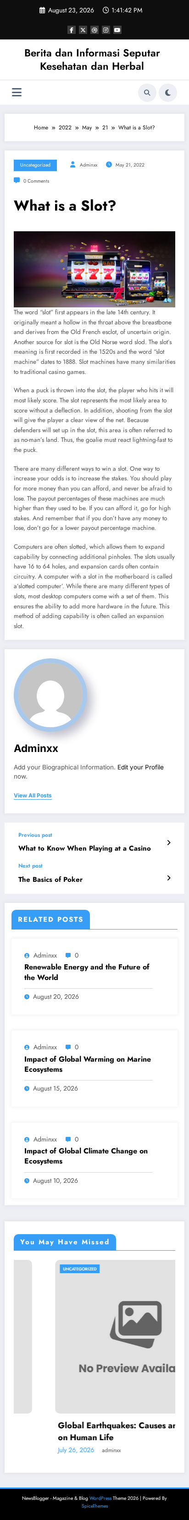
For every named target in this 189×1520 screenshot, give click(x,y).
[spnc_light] (168, 93)
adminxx (88, 164)
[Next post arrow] (169, 878)
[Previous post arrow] (169, 842)
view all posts (33, 795)
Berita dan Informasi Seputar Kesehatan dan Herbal (92, 59)
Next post (30, 866)
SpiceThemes (95, 1506)
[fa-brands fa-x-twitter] (83, 30)
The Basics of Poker (50, 880)
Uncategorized (35, 164)
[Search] (147, 93)
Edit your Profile (140, 767)
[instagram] (106, 30)
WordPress (100, 1498)
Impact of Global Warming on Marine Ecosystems (87, 1064)
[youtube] (117, 30)
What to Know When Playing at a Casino (84, 848)
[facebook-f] (71, 30)
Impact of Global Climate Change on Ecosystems (86, 1156)
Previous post (35, 835)
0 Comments (36, 181)
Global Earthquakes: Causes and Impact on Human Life (102, 1431)
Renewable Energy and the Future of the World (87, 972)
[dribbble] (94, 30)
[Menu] (16, 92)
